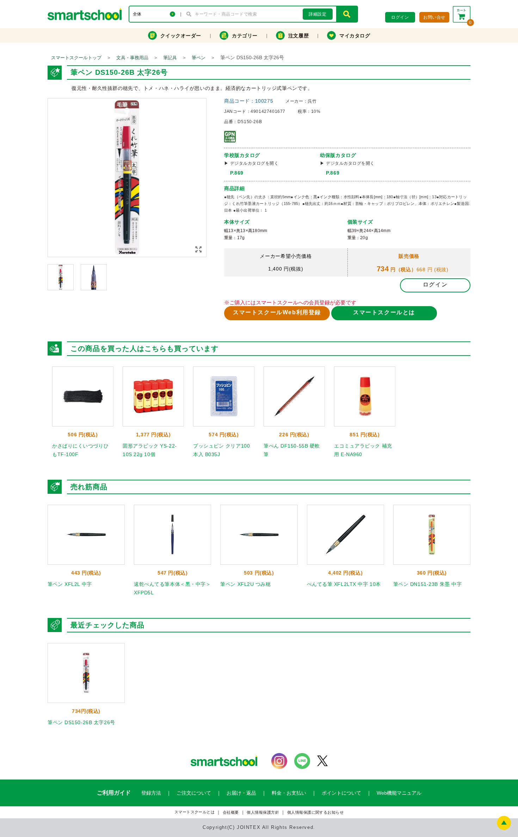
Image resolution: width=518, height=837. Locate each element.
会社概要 (231, 812)
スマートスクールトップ (76, 57)
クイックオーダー (180, 35)
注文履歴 (298, 35)
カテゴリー (245, 35)
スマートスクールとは (384, 312)
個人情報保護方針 (263, 812)
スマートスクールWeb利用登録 (277, 312)
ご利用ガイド (114, 793)
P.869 (236, 173)
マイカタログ (354, 35)
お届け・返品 (241, 793)
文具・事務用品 (132, 57)
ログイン (435, 284)
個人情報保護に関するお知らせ (315, 812)
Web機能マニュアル (399, 793)
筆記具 (170, 57)
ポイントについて (341, 793)
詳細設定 (317, 14)
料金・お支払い (289, 793)
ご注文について (194, 793)
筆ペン (198, 57)
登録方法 (151, 793)
